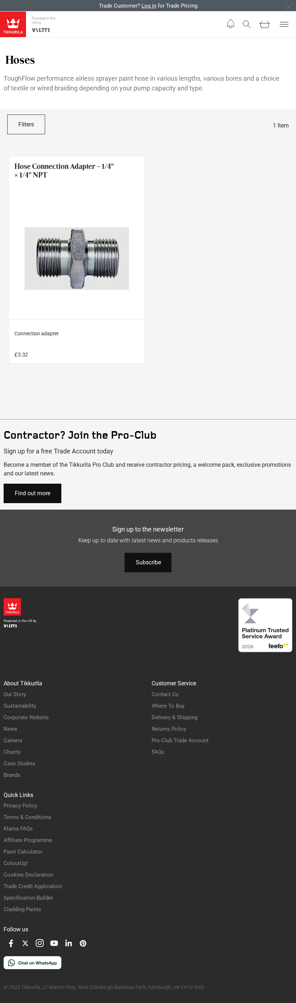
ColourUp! (16, 863)
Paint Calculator (23, 851)
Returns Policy (169, 729)
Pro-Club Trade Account (180, 740)
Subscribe (148, 562)
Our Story (15, 694)
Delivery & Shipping (174, 717)
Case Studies (19, 763)
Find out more (32, 493)
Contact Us (165, 694)
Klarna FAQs (18, 828)
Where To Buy (168, 706)
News (10, 729)
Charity (12, 752)
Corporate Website (26, 717)
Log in (149, 6)
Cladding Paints (22, 909)
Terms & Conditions (27, 817)
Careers (13, 740)
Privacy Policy (20, 805)
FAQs (158, 752)
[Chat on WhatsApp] (32, 967)
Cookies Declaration (28, 875)
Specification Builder (28, 898)
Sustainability (20, 706)
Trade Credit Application (33, 886)
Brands (12, 775)
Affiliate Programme (28, 840)
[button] (230, 24)
